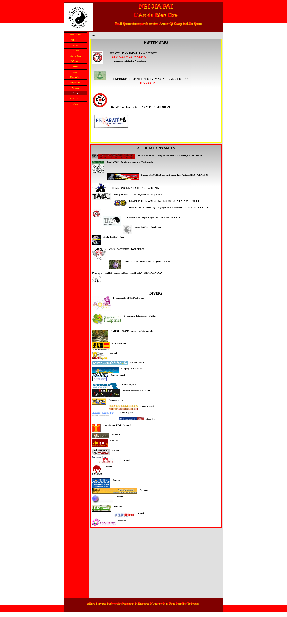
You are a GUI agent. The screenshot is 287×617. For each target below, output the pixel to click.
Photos (75, 72)
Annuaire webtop (99, 457)
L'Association (75, 98)
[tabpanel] (156, 91)
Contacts (75, 88)
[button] (130, 61)
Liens (75, 93)
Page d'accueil (75, 35)
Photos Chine (75, 77)
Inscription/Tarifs (75, 82)
